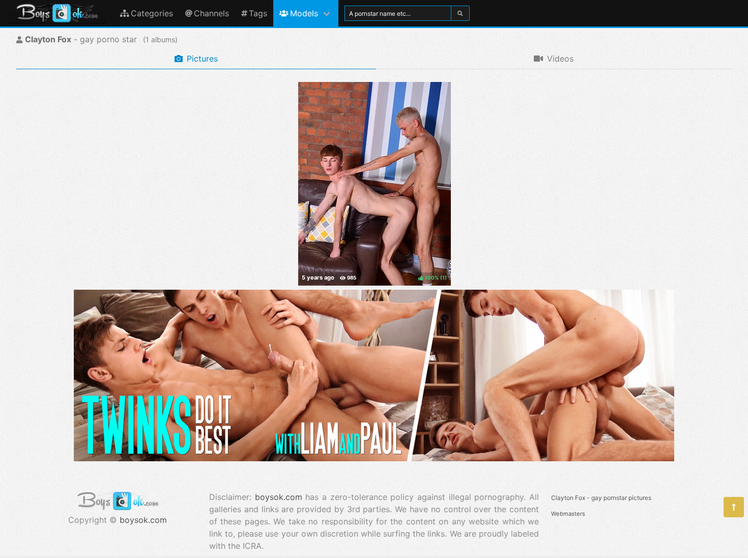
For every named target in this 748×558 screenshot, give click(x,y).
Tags (258, 13)
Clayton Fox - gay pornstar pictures (601, 497)
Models (304, 13)
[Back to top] (734, 507)
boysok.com (143, 520)
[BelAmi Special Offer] (374, 458)
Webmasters (568, 513)
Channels (211, 13)
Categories (152, 13)
